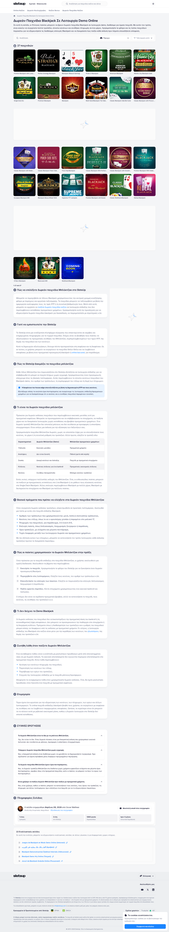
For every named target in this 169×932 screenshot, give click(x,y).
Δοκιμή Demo (24, 58)
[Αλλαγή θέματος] (153, 3)
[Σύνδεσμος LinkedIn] (153, 889)
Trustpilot (148, 910)
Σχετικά (32, 4)
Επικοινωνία (41, 4)
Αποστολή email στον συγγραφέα (136, 808)
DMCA (68, 910)
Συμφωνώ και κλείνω (145, 926)
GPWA (56, 910)
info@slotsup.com (60, 906)
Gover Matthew (72, 807)
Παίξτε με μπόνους (24, 63)
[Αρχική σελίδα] (19, 3)
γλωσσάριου (93, 631)
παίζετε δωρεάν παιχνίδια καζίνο (52, 307)
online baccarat (78, 352)
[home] (14, 16)
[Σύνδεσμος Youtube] (142, 889)
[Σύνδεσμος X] (147, 889)
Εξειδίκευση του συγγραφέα (61, 810)
